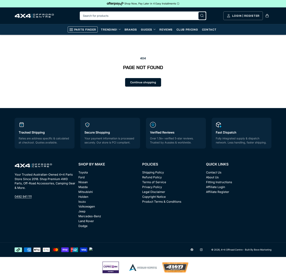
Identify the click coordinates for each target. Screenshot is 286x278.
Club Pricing (187, 29)
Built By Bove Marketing (258, 249)
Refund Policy (152, 177)
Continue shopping (143, 82)
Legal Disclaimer (153, 192)
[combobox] (143, 15)
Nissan (83, 182)
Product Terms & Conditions (161, 201)
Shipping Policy (153, 172)
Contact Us (213, 172)
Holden (83, 197)
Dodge (83, 226)
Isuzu (82, 201)
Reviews (166, 29)
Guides (146, 29)
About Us (212, 177)
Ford (81, 177)
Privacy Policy (152, 187)
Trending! (109, 29)
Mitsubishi (85, 192)
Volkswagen (86, 206)
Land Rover (86, 221)
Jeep (81, 211)
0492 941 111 (23, 196)
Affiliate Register (217, 192)
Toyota (83, 172)
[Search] (202, 15)
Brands (131, 29)
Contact (209, 29)
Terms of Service (154, 182)
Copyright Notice (154, 197)
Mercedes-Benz (89, 216)
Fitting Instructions (219, 182)
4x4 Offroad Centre (232, 249)
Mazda (83, 187)
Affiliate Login (215, 187)
